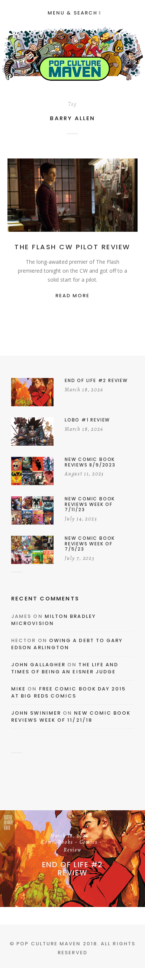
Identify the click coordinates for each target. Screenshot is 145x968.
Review (72, 850)
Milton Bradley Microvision (53, 620)
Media (72, 203)
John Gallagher (38, 664)
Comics (74, 195)
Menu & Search (72, 12)
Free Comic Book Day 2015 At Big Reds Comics (68, 692)
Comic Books (57, 843)
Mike (18, 688)
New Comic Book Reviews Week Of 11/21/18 (71, 716)
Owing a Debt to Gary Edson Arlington (67, 644)
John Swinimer (36, 713)
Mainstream (104, 195)
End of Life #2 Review (72, 868)
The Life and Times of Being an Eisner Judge (64, 668)
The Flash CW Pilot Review (72, 246)
